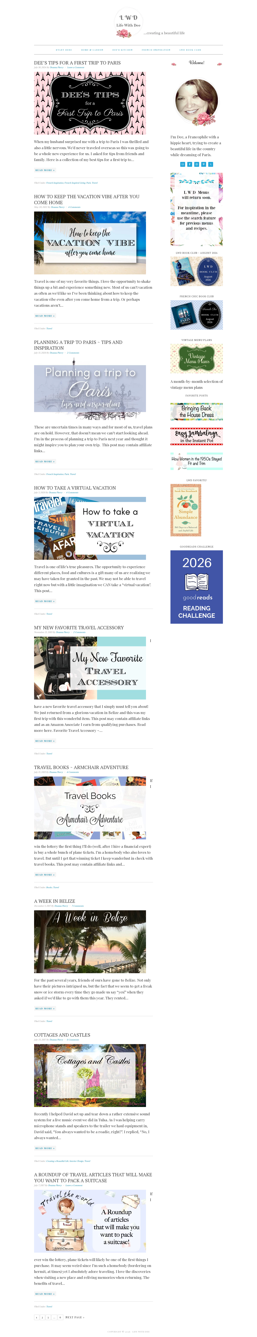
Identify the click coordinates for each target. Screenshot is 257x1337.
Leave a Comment (75, 67)
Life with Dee (128, 20)
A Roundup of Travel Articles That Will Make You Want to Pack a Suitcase (93, 1177)
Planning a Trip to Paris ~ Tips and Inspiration (78, 345)
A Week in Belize (54, 901)
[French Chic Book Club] (196, 331)
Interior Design (76, 1161)
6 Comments (73, 1039)
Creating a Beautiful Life (57, 1161)
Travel (94, 182)
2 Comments (73, 352)
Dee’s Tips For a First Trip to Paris (77, 62)
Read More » (45, 170)
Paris (88, 182)
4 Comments (74, 207)
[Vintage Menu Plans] (196, 375)
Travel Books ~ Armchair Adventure (81, 767)
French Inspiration (54, 182)
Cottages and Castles (62, 1035)
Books (49, 887)
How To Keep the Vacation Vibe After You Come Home (86, 199)
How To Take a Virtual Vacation (75, 487)
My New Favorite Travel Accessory (79, 627)
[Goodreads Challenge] (196, 587)
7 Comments (78, 906)
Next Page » (75, 1317)
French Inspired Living (74, 182)
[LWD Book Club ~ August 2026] (196, 288)
